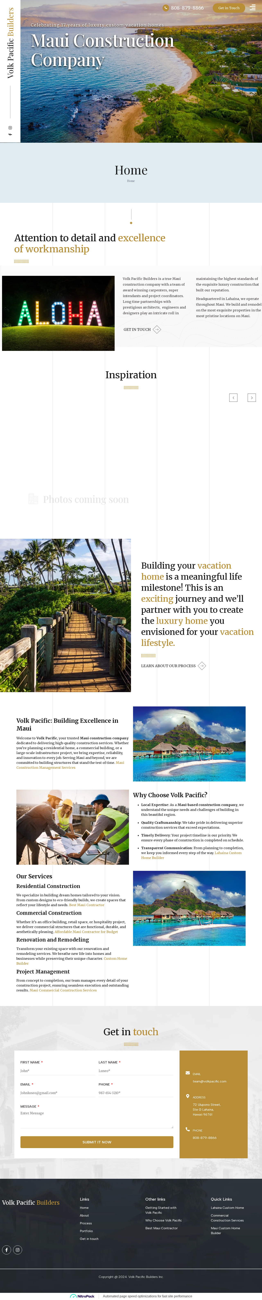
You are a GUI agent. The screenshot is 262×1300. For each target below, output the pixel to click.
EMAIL (25, 1084)
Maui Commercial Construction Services (63, 990)
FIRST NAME (30, 1062)
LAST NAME (108, 1062)
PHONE (105, 1084)
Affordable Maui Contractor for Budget (86, 932)
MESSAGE (28, 1106)
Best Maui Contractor (86, 905)
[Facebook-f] (6, 1249)
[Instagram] (17, 1249)
